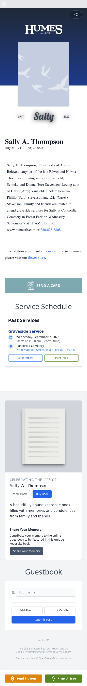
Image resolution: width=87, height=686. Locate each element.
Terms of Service (54, 652)
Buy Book (42, 494)
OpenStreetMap (48, 658)
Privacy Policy (32, 652)
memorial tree (54, 250)
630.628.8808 (51, 229)
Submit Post (43, 619)
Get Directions (25, 358)
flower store (36, 257)
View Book (20, 494)
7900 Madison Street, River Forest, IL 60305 (45, 350)
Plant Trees (61, 358)
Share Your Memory (26, 551)
